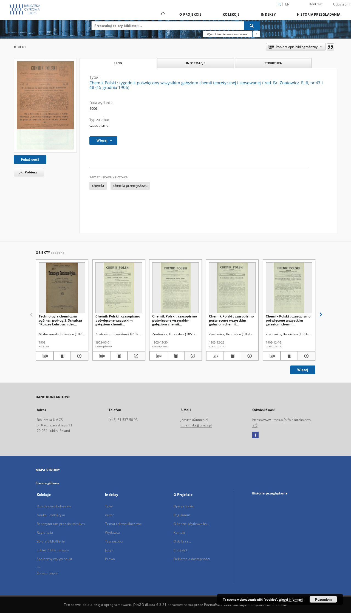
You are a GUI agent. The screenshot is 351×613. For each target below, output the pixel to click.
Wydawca (112, 532)
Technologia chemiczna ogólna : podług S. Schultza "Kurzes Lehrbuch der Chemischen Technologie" (60, 320)
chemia (98, 185)
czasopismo (99, 125)
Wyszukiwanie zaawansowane (227, 34)
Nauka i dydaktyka (51, 515)
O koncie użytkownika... (192, 523)
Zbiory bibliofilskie (51, 541)
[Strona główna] (162, 14)
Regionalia (45, 532)
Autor (109, 515)
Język (109, 550)
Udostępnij (341, 4)
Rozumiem (323, 599)
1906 (93, 108)
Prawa (110, 558)
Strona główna (48, 483)
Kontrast (316, 4)
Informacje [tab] (195, 63)
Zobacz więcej (48, 573)
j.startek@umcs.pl (194, 419)
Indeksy (268, 14)
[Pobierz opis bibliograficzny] (44, 355)
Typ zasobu (114, 541)
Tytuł (109, 506)
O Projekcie (190, 14)
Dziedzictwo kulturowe (54, 506)
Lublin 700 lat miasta (53, 550)
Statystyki (181, 550)
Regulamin (182, 515)
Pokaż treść (30, 159)
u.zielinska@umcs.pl (196, 425)
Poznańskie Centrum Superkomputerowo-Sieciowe (245, 604)
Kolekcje (231, 14)
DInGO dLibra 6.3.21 (150, 604)
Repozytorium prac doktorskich (61, 523)
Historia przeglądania (318, 14)
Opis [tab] (118, 63)
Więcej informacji (291, 599)
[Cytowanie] (330, 46)
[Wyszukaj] (252, 25)
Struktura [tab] (273, 63)
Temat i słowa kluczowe (123, 523)
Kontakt (179, 532)
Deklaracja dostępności (192, 558)
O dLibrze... (182, 541)
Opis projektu (184, 506)
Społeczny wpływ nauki (54, 558)
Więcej (302, 369)
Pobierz (30, 172)
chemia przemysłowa (130, 185)
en (287, 4)
